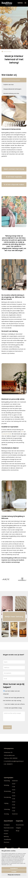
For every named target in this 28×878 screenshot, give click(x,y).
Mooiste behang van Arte (11, 93)
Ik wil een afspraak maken (14, 184)
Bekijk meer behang (14, 616)
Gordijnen (7, 825)
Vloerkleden (7, 839)
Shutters (6, 842)
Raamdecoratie (9, 828)
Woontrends (20, 825)
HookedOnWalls (6, 434)
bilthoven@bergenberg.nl (16, 761)
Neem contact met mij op (14, 169)
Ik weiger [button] (14, 871)
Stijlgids (18, 828)
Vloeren (6, 830)
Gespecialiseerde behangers (12, 89)
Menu (20, 3)
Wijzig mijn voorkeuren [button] (14, 874)
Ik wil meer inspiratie (14, 177)
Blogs (17, 830)
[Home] (2, 51)
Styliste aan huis (9, 84)
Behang (6, 836)
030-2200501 (14, 758)
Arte (22, 432)
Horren (6, 833)
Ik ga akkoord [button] (14, 868)
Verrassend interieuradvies (12, 80)
